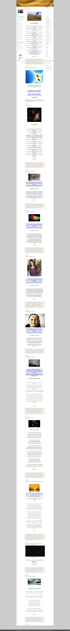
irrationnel (32, 206)
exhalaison (29, 412)
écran (39, 473)
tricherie (40, 570)
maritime (31, 61)
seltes (26, 101)
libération (30, 303)
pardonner (35, 304)
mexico (34, 571)
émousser (34, 205)
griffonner (27, 619)
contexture (41, 167)
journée (37, 100)
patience (40, 252)
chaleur (39, 248)
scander (28, 571)
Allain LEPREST (48, 18)
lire (32, 351)
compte (41, 62)
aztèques (37, 571)
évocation (27, 61)
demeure (37, 619)
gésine (35, 352)
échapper (34, 473)
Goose (18, 43)
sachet (36, 62)
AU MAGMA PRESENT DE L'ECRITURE (40, 3)
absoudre (32, 252)
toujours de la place (32, 537)
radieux (29, 477)
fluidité (31, 411)
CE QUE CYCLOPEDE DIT (49, 19)
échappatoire (29, 536)
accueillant (30, 410)
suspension (27, 249)
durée (40, 206)
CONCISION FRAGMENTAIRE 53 (31, 67)
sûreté (26, 307)
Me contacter (20, 7)
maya (35, 571)
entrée (37, 248)
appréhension (39, 251)
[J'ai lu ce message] (69, 630)
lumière (26, 252)
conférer (40, 61)
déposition (36, 248)
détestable (34, 570)
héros (28, 572)
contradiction (38, 206)
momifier (28, 352)
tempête (32, 620)
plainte (40, 62)
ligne (40, 248)
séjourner (32, 571)
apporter (34, 163)
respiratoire (35, 477)
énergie (27, 620)
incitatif (32, 477)
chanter (39, 303)
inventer (41, 249)
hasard (26, 352)
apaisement (37, 252)
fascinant (39, 167)
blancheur (35, 252)
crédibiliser (29, 61)
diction (36, 570)
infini (41, 251)
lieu (36, 620)
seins (28, 303)
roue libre (29, 570)
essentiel (41, 619)
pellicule (38, 249)
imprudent (38, 62)
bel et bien (32, 539)
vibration (37, 477)
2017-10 (47, 51)
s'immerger (29, 620)
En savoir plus (48, 630)
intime (38, 61)
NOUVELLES (47, 42)
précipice (37, 411)
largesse (34, 206)
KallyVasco (47, 64)
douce (33, 252)
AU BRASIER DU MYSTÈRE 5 (30, 211)
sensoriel (27, 303)
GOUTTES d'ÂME (31, 162)
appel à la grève (31, 205)
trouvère (31, 477)
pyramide (41, 571)
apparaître (34, 166)
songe (30, 206)
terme (27, 536)
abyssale (33, 61)
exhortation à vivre (37, 536)
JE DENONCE (47, 31)
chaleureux (35, 619)
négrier (29, 304)
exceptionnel (40, 536)
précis (30, 352)
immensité (32, 410)
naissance (33, 101)
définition (27, 206)
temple (39, 571)
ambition (31, 568)
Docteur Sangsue (48, 66)
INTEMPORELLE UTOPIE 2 (30, 311)
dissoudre (29, 537)
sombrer (27, 572)
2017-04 (47, 56)
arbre (31, 474)
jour (31, 351)
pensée (39, 205)
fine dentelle (34, 303)
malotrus (37, 572)
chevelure (35, 474)
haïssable (32, 570)
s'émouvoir (37, 303)
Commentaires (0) (39, 162)
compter (42, 248)
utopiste (33, 306)
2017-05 (47, 55)
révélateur (30, 166)
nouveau (35, 306)
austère (32, 249)
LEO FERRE (47, 38)
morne (42, 536)
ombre (42, 474)
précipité (27, 251)
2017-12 (47, 49)
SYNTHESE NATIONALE (49, 67)
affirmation (32, 62)
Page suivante (28, 624)
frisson (40, 303)
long (28, 619)
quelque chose (35, 537)
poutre (40, 205)
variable (38, 100)
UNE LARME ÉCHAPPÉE (29, 417)
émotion (36, 163)
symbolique (35, 100)
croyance (37, 61)
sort (30, 411)
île (28, 410)
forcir (41, 206)
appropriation (30, 62)
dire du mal (30, 572)
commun (29, 411)
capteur (35, 568)
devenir (26, 167)
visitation (42, 568)
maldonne (35, 572)
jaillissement (27, 62)
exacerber (37, 352)
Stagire (18, 48)
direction (41, 163)
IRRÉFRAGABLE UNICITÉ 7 (30, 171)
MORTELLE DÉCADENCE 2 (30, 256)
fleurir (31, 101)
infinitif (36, 412)
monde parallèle (30, 249)
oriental (28, 101)
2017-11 (47, 50)
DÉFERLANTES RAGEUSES (30, 576)
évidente (31, 251)
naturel (37, 166)
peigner (29, 474)
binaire (28, 167)
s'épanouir (35, 620)
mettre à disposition (39, 410)
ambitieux (33, 568)
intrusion (32, 100)
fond (38, 304)
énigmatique (36, 167)
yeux (28, 252)
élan (32, 248)
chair (40, 620)
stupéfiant (37, 251)
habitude (27, 537)
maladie (27, 539)
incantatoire (30, 167)
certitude (30, 539)
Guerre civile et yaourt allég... (49, 65)
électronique (37, 568)
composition (34, 167)
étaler (33, 411)
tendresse (33, 251)
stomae (34, 536)
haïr (30, 570)
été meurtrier (33, 304)
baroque (42, 166)
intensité (40, 352)
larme (32, 473)
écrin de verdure (36, 473)
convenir (42, 537)
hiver (37, 304)
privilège (39, 620)
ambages (35, 62)
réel (35, 166)
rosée (40, 249)
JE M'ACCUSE (47, 32)
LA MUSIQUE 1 (28, 105)
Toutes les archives (48, 57)
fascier (40, 412)
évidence (41, 411)
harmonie (32, 166)
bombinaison (41, 100)
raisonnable (31, 306)
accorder (39, 306)
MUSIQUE (47, 41)
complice (39, 411)
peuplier (37, 306)
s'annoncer (27, 477)
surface (30, 351)
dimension (27, 410)
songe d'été (29, 306)
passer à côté (39, 477)
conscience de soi (28, 205)
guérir (28, 539)
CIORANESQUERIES (48, 20)
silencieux (34, 248)
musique (32, 163)
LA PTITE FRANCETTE (49, 37)
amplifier (39, 619)
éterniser (30, 101)
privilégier (39, 163)
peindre (28, 474)
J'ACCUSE (47, 30)
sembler (37, 474)
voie (37, 163)
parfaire (27, 306)
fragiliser (36, 249)
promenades (30, 619)
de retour (33, 619)
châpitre (33, 352)
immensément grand (39, 537)
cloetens (19, 45)
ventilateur (27, 304)
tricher (39, 570)
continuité (35, 351)
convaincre (42, 252)
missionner (34, 539)
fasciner (29, 252)
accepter (38, 474)
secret (26, 351)
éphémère (35, 249)
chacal (41, 410)
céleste (35, 61)
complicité (29, 251)
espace (36, 206)
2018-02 (47, 48)
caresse (28, 351)
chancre (32, 352)
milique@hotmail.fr (20, 51)
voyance (31, 304)
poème (33, 351)
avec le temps (36, 205)
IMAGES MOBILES (48, 29)
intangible (29, 206)
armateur (40, 304)
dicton (37, 570)
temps (34, 410)
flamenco (27, 570)
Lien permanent (35, 162)
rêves (40, 473)
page (42, 351)
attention (41, 306)
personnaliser (39, 568)
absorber (28, 307)
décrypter (37, 351)
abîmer (38, 166)
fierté (38, 352)
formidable (32, 536)
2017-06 (47, 54)
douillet (37, 620)
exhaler (35, 251)
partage (40, 474)
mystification (27, 166)
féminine (32, 303)
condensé (36, 410)
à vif (41, 620)
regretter (30, 571)
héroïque (32, 572)
